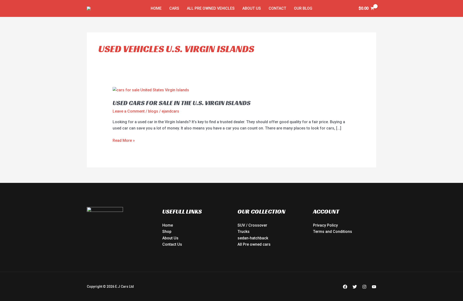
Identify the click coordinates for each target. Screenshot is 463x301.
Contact (277, 8)
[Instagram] (364, 287)
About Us (251, 8)
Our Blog (303, 8)
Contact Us (172, 244)
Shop (166, 231)
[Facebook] (345, 287)
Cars (174, 8)
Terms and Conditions (332, 231)
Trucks (244, 231)
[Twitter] (355, 287)
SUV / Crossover (252, 225)
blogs (153, 111)
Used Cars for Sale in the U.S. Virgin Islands (182, 103)
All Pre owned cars (254, 244)
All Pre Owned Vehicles (211, 8)
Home (156, 8)
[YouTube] (374, 287)
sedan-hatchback (253, 238)
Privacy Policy (325, 225)
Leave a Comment (129, 111)
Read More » (124, 140)
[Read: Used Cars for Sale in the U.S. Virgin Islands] (151, 89)
